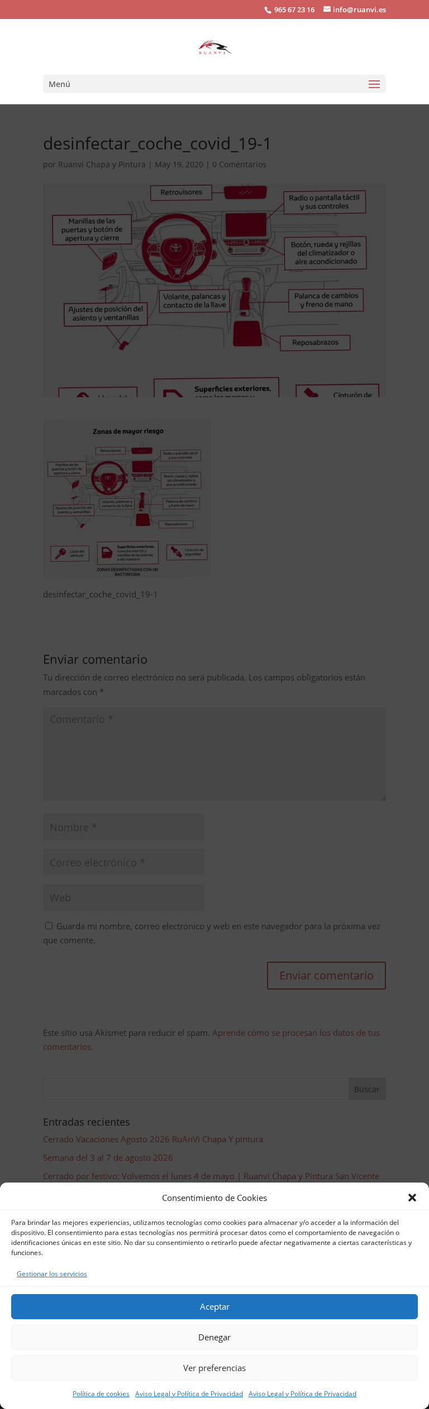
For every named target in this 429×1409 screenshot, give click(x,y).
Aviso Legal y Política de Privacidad (189, 1393)
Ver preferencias (214, 1367)
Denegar (214, 1337)
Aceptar (215, 1306)
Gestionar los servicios (52, 1273)
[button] (412, 1197)
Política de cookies (101, 1393)
